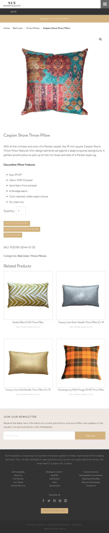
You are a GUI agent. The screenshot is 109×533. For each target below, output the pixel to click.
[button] (100, 39)
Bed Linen (18, 28)
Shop (54, 482)
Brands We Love (18, 486)
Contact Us (91, 486)
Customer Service (90, 472)
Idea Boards (54, 479)
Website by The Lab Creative (54, 529)
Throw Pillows (33, 28)
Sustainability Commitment (90, 476)
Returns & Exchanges (91, 482)
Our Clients (18, 482)
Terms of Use (64, 525)
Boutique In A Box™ (54, 472)
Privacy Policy (77, 525)
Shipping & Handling (91, 479)
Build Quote (12, 235)
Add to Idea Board (16, 223)
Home (7, 28)
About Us (18, 476)
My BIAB (54, 476)
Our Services (18, 479)
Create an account (54, 510)
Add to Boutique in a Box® (21, 229)
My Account (54, 486)
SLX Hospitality (18, 472)
